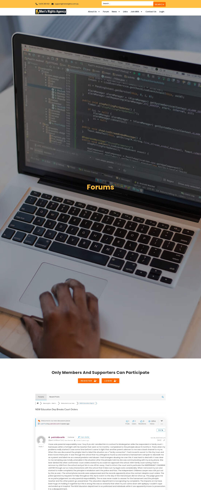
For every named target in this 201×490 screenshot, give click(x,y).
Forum (106, 11)
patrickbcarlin (55, 424)
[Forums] (38, 403)
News (114, 11)
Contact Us (151, 11)
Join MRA (135, 11)
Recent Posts (54, 397)
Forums (41, 397)
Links (125, 11)
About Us (92, 11)
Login (161, 11)
